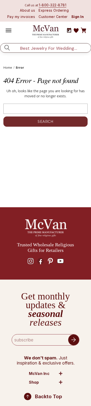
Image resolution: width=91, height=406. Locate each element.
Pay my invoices (21, 17)
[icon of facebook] (40, 261)
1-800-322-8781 (52, 5)
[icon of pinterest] (50, 261)
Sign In (77, 17)
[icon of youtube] (60, 261)
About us (27, 10)
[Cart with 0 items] (83, 30)
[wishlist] (76, 30)
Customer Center (53, 17)
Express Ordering (54, 10)
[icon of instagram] (30, 261)
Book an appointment (69, 30)
